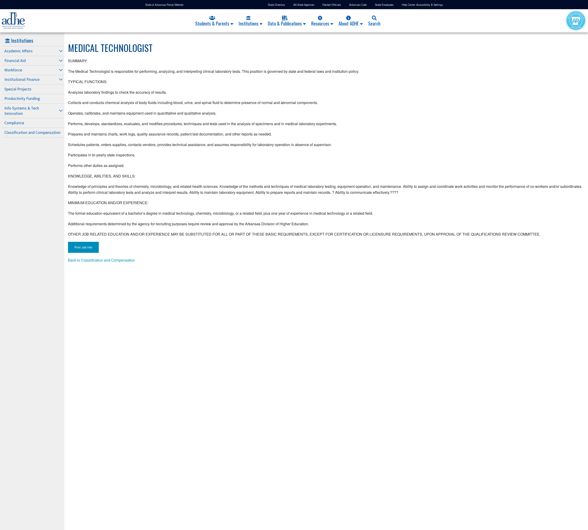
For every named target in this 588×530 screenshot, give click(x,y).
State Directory (276, 5)
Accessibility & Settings (429, 5)
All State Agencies (303, 5)
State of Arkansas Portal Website (164, 5)
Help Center (408, 5)
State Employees (384, 5)
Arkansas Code (358, 5)
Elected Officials (331, 5)
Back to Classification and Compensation (101, 260)
